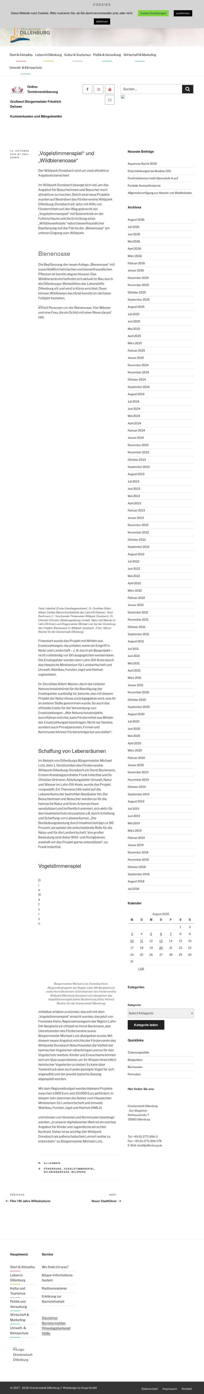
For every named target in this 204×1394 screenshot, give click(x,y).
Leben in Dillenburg (48, 55)
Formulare (134, 1074)
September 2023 (139, 466)
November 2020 (138, 692)
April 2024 (134, 423)
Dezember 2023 (138, 445)
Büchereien (135, 1067)
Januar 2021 (135, 685)
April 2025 (134, 336)
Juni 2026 (134, 234)
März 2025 (135, 343)
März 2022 (135, 590)
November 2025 (138, 285)
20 (161, 947)
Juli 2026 (133, 226)
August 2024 (136, 394)
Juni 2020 (134, 728)
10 (132, 941)
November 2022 (138, 532)
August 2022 (136, 554)
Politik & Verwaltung (107, 55)
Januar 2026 (136, 270)
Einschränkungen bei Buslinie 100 (149, 171)
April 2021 (134, 670)
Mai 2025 (134, 328)
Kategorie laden (146, 1024)
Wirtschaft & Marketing (140, 55)
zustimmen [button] (183, 13)
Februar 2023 (136, 510)
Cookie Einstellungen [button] (153, 13)
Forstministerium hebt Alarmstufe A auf (153, 178)
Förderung (53, 1168)
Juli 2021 (133, 648)
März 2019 (135, 830)
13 (161, 941)
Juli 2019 (133, 808)
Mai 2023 (134, 496)
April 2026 (134, 248)
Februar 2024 (136, 430)
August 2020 (136, 714)
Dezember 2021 (138, 612)
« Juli (141, 968)
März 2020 (135, 750)
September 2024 (139, 387)
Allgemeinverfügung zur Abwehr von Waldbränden (160, 192)
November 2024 (138, 372)
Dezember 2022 (138, 525)
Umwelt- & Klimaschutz (25, 68)
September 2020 (139, 706)
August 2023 (136, 474)
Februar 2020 (136, 757)
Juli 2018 (133, 888)
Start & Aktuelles (21, 55)
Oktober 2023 (137, 459)
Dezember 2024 (138, 365)
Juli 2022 (133, 561)
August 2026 (136, 219)
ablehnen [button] (102, 21)
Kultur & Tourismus (77, 55)
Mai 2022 (134, 576)
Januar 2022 (136, 605)
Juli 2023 (133, 481)
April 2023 (134, 503)
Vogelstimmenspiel (79, 1168)
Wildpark (78, 1171)
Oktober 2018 (137, 867)
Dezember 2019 (138, 772)
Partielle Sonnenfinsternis (144, 185)
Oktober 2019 (137, 786)
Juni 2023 (134, 488)
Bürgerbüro (135, 1059)
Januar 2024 (136, 437)
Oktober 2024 (137, 379)
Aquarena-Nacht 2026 (142, 163)
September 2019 (138, 794)
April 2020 (134, 743)
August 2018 (136, 881)
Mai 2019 (134, 823)
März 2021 (134, 677)
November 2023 (138, 452)
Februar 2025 (136, 350)
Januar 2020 (136, 765)
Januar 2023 (136, 517)
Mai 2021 (134, 663)
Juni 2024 (134, 408)
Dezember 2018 (138, 852)
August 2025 (136, 306)
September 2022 (138, 546)
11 (141, 941)
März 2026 (135, 256)
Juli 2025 (133, 314)
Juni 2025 (134, 321)
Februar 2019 (136, 837)
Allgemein (52, 1163)
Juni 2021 (134, 656)
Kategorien (134, 1005)
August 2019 (136, 801)
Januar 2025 (136, 357)
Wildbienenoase (56, 1171)
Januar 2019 (136, 845)
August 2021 (136, 641)
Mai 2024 (134, 416)
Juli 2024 (133, 401)
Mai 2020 (134, 735)
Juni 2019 (134, 816)
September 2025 (139, 299)
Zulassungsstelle (138, 1052)
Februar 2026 (136, 263)
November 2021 (138, 619)
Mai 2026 (134, 241)
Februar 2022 (136, 597)
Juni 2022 (134, 568)
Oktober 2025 (137, 292)
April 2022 (134, 583)
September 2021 (138, 634)
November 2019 (138, 779)
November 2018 (138, 859)
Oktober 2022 (137, 539)
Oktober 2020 (137, 699)
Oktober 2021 (136, 627)
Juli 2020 (133, 721)
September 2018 (138, 874)
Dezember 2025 (138, 277)
